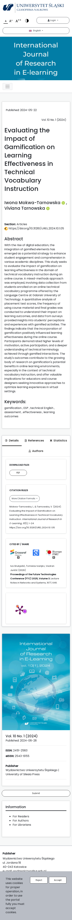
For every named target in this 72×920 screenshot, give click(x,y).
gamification (12, 408)
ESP (25, 408)
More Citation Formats (24, 498)
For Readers (21, 816)
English (36, 30)
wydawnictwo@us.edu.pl (29, 871)
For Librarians (22, 825)
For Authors (21, 821)
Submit (36, 793)
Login (53, 20)
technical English (41, 408)
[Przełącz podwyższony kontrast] (27, 20)
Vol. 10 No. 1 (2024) (53, 120)
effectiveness (32, 412)
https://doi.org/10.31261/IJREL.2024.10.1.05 (36, 228)
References (36, 441)
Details (14, 441)
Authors (37, 451)
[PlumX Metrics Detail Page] (19, 609)
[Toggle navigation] (7, 86)
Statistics (60, 441)
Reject (39, 880)
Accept (58, 880)
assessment (12, 412)
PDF (18, 472)
